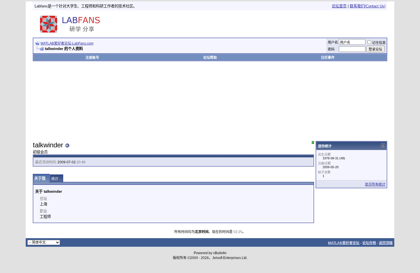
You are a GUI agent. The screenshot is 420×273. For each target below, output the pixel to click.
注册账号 (92, 58)
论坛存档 (369, 243)
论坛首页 (339, 6)
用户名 (333, 43)
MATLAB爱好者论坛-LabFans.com (67, 43)
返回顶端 (386, 243)
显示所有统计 (375, 184)
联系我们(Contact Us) (367, 6)
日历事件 (328, 58)
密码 (331, 49)
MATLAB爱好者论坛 (343, 243)
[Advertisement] (319, 24)
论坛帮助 (210, 58)
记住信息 (379, 43)
